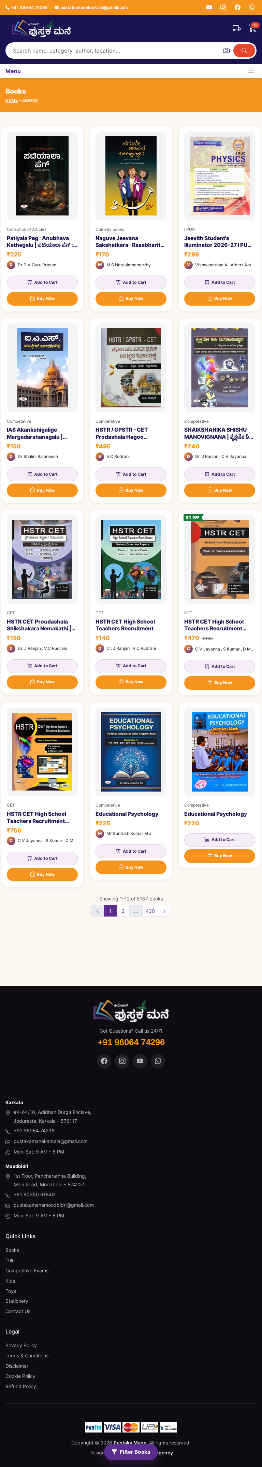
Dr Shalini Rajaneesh (38, 456)
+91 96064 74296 (29, 7)
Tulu (10, 1260)
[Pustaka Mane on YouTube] (140, 1061)
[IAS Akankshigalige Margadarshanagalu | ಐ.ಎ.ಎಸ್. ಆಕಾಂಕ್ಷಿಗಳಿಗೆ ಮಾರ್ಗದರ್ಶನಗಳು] (42, 410)
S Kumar (231, 649)
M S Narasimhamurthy (128, 264)
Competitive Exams (26, 1270)
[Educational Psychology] (131, 791)
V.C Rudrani (118, 456)
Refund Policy (20, 1386)
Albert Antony (245, 264)
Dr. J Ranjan (206, 456)
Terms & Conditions (26, 1355)
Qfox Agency (158, 1452)
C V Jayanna (233, 456)
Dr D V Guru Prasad (37, 264)
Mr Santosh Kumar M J (128, 833)
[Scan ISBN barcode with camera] (226, 50)
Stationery (16, 1301)
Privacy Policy (21, 1345)
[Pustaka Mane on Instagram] (122, 1061)
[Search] (244, 50)
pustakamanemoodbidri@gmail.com (54, 1205)
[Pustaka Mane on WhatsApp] (158, 1061)
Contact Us (17, 1311)
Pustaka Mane (130, 1442)
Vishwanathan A (211, 264)
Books (12, 1250)
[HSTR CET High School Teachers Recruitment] (131, 602)
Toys (10, 1291)
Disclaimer (16, 1366)
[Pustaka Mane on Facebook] (104, 1061)
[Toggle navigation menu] (251, 71)
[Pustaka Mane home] (41, 28)
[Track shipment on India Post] (237, 28)
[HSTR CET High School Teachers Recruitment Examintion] (220, 602)
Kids (10, 1281)
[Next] (164, 911)
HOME (11, 100)
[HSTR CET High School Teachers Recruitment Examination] (42, 794)
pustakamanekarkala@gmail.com (94, 7)
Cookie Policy (20, 1376)
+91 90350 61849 (34, 1194)
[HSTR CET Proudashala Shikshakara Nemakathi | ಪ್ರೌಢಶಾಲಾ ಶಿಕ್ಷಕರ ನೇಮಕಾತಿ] (42, 602)
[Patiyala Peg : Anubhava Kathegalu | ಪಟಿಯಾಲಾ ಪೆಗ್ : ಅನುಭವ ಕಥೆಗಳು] (42, 218)
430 (150, 911)
